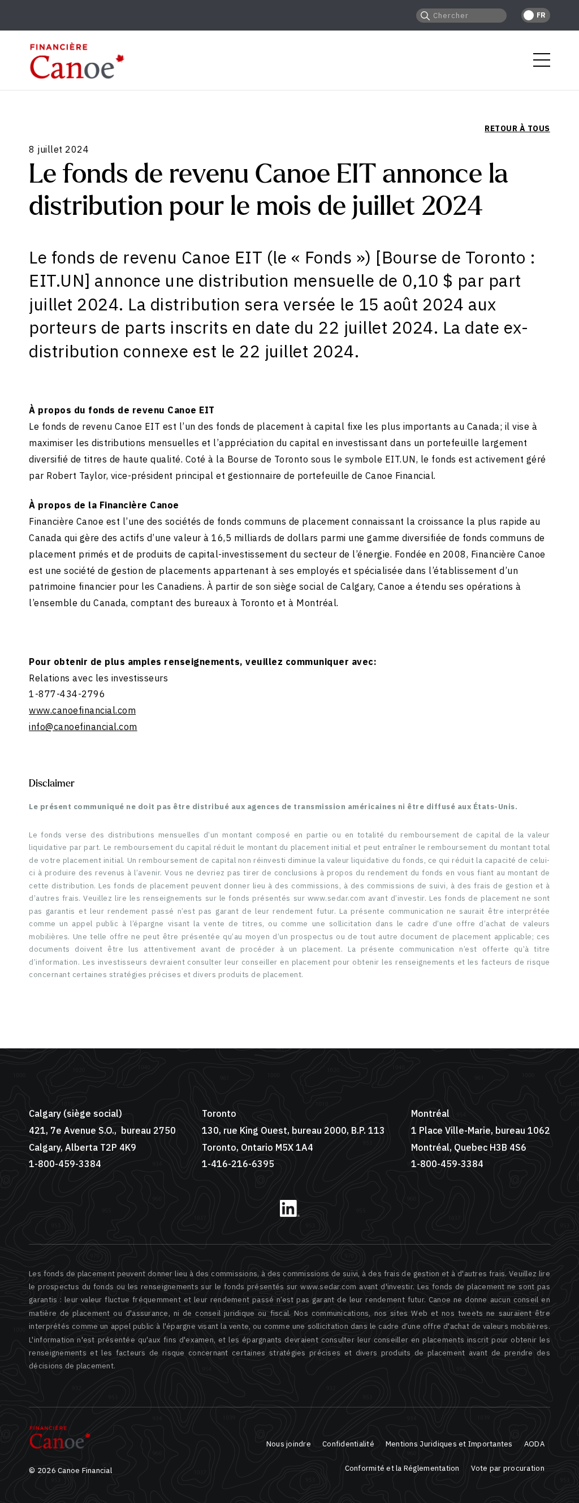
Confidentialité (348, 1444)
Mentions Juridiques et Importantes (449, 1444)
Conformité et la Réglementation (402, 1468)
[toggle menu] (541, 60)
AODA (534, 1444)
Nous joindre (288, 1444)
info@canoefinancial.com (83, 726)
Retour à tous (517, 128)
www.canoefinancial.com (82, 710)
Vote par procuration (508, 1468)
